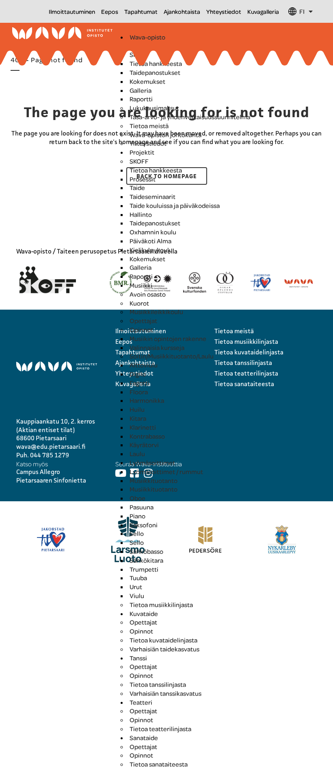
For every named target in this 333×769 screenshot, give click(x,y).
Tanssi (138, 658)
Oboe (137, 498)
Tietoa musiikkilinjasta (161, 605)
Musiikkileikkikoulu (156, 312)
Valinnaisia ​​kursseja (157, 347)
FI (302, 11)
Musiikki (141, 285)
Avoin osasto (148, 294)
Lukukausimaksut (154, 108)
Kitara (138, 418)
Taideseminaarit (152, 196)
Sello (137, 533)
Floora (139, 392)
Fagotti (139, 383)
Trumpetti (144, 569)
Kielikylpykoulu (151, 250)
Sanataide (144, 738)
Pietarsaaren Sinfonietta (51, 480)
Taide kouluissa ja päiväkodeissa (175, 205)
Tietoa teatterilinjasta (160, 729)
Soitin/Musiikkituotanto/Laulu (172, 356)
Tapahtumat (141, 11)
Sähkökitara (146, 560)
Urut (136, 587)
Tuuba (138, 578)
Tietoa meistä (149, 126)
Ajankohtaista (182, 11)
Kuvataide (144, 614)
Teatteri (141, 702)
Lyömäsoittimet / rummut (166, 472)
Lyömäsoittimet (152, 463)
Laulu (137, 454)
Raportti (141, 99)
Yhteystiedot (223, 11)
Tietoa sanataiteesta (159, 764)
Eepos (109, 11)
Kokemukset (147, 81)
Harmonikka (147, 400)
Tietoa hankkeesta (156, 63)
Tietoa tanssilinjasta (158, 684)
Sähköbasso (146, 551)
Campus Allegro (38, 472)
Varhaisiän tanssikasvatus (165, 693)
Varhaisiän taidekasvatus (164, 649)
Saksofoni (144, 525)
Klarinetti (143, 427)
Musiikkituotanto (153, 480)
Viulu (137, 596)
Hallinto (141, 214)
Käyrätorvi (144, 445)
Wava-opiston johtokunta (165, 135)
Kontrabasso (147, 436)
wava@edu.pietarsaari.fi (51, 446)
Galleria (140, 90)
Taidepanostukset (155, 72)
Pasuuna (142, 507)
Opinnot (141, 330)
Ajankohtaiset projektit (162, 46)
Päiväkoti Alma (150, 241)
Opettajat (143, 321)
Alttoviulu (144, 365)
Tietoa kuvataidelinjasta (163, 640)
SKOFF (139, 54)
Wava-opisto (147, 37)
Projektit (142, 152)
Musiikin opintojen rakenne (168, 338)
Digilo (138, 374)
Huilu (137, 409)
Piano (137, 516)
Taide (137, 188)
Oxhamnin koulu (153, 232)
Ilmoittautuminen (72, 11)
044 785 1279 (49, 455)
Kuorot (139, 303)
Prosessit (143, 179)
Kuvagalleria (263, 11)
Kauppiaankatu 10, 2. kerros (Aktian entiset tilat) (55, 425)
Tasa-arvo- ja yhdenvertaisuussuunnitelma (190, 117)
